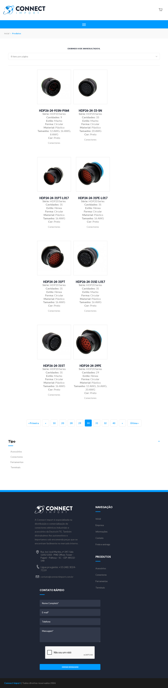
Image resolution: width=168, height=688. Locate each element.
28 (71, 423)
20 (62, 423)
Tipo (11, 441)
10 (54, 423)
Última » (134, 423)
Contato (99, 538)
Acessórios (16, 451)
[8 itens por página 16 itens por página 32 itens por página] (84, 56)
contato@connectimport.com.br (57, 576)
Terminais (15, 467)
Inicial (98, 519)
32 (105, 423)
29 (79, 423)
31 (96, 423)
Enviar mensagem (70, 667)
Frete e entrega (102, 544)
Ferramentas (16, 462)
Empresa (99, 525)
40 (114, 423)
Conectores (16, 456)
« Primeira (33, 423)
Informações (101, 532)
